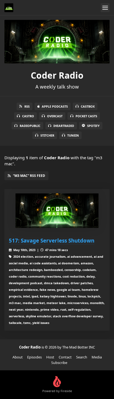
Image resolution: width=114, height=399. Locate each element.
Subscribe (59, 362)
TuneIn (73, 135)
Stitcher (47, 135)
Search (81, 357)
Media (97, 357)
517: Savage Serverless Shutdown (51, 240)
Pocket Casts (86, 116)
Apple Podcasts (55, 106)
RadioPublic (30, 126)
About (17, 357)
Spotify (93, 126)
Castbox (88, 106)
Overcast (55, 116)
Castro (28, 116)
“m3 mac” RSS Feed (29, 175)
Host (50, 357)
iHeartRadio (63, 126)
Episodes (34, 357)
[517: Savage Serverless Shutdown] (57, 210)
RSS (27, 106)
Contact (65, 357)
